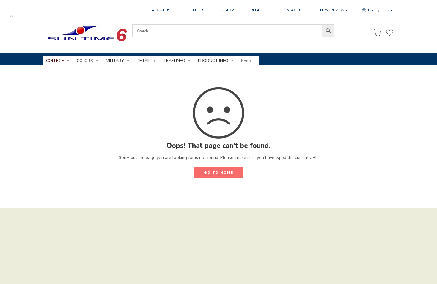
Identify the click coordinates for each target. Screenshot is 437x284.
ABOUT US (161, 10)
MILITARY (115, 61)
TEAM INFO (174, 61)
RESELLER (194, 10)
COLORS (85, 61)
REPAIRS (258, 10)
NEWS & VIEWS (333, 10)
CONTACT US (292, 10)
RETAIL (143, 61)
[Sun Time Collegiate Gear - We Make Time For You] (86, 33)
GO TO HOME (218, 172)
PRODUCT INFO (213, 61)
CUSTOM (226, 10)
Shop (246, 61)
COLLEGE (55, 61)
